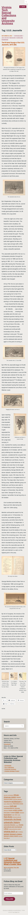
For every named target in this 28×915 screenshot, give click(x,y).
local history (8, 814)
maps (13, 814)
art (21, 801)
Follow (9, 899)
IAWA (17, 812)
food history (7, 812)
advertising (6, 795)
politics (19, 814)
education (17, 808)
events (10, 810)
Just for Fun (5, 37)
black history (10, 803)
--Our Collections (9, 767)
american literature (17, 799)
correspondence (9, 808)
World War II (7, 838)
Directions (7, 744)
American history (8, 799)
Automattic (16, 912)
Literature (22, 812)
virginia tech (9, 831)
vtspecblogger (18, 35)
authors (5, 803)
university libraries (9, 825)
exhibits (19, 810)
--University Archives (10, 769)
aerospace (10, 795)
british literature (6, 806)
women (6, 834)
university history (12, 822)
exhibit (15, 810)
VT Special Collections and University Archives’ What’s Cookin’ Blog (12, 861)
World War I (20, 836)
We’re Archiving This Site (11, 867)
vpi (16, 831)
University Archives (12, 819)
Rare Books (12, 37)
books (21, 803)
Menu (23, 6)
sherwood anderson (17, 817)
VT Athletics (20, 831)
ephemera (6, 810)
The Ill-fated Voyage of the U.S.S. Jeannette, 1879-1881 (13, 43)
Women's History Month (11, 836)
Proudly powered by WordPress (12, 910)
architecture (16, 801)
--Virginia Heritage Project (11, 771)
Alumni (19, 797)
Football (12, 812)
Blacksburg (16, 803)
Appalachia (7, 801)
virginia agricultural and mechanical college (13, 827)
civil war (13, 806)
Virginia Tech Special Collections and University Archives (9, 15)
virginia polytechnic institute (15, 829)
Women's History (16, 834)
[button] (14, 56)
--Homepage (7, 765)
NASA (16, 814)
